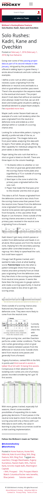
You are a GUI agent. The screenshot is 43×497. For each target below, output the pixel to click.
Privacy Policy (21, 492)
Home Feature (25, 25)
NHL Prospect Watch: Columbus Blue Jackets (11, 474)
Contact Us (11, 492)
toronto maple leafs (16, 465)
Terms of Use (32, 492)
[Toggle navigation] (31, 4)
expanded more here (14, 108)
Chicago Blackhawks (20, 460)
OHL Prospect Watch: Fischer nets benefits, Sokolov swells (28, 474)
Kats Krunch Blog (18, 454)
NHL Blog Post (16, 457)
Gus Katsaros (15, 55)
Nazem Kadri (18, 463)
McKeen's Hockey (11, 4)
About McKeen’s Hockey (14, 490)
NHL (27, 463)
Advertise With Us (30, 490)
